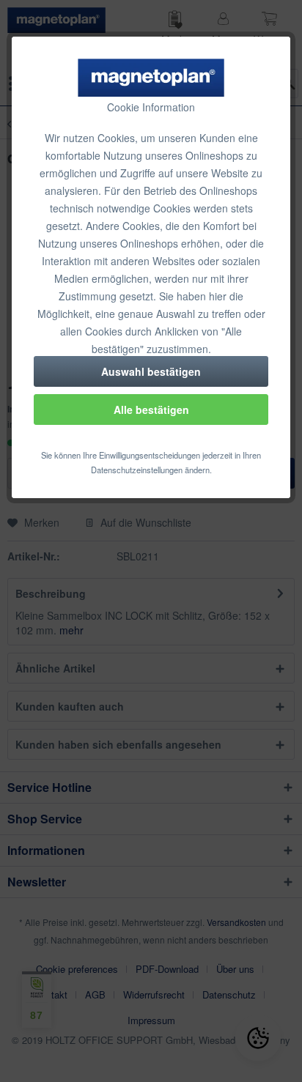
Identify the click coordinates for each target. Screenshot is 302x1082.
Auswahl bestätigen (151, 371)
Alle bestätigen (151, 409)
